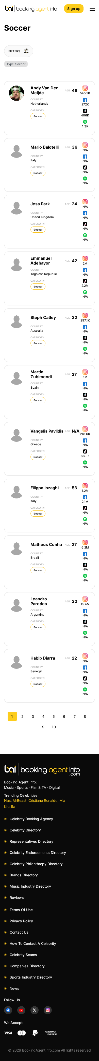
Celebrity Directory (25, 830)
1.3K (85, 126)
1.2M (85, 491)
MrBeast (19, 800)
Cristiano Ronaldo (42, 800)
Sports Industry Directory (31, 977)
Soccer (38, 116)
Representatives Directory (31, 841)
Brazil (36, 555)
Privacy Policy (21, 921)
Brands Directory (24, 875)
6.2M (85, 547)
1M (85, 377)
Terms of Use (21, 910)
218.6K (85, 434)
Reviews (17, 897)
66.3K (85, 456)
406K (85, 115)
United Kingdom (42, 215)
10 (54, 727)
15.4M (85, 604)
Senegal (36, 669)
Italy (36, 158)
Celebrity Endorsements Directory (38, 852)
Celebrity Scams (23, 954)
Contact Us (19, 932)
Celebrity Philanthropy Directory (36, 864)
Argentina (37, 612)
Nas (7, 800)
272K (85, 104)
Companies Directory (27, 966)
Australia (36, 328)
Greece (36, 442)
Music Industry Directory (30, 886)
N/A (85, 150)
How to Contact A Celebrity (33, 943)
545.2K (85, 93)
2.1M (85, 502)
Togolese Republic (43, 272)
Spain (36, 385)
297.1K (85, 320)
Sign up (73, 8)
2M (85, 263)
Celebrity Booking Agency (31, 819)
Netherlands (39, 101)
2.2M (85, 286)
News (14, 988)
